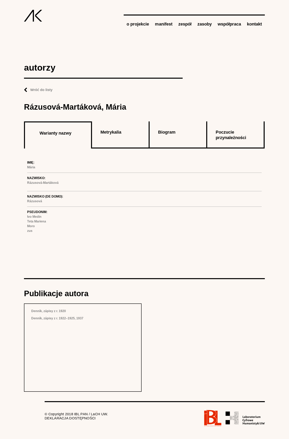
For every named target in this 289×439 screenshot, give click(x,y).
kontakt (254, 24)
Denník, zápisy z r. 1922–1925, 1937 (57, 318)
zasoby (204, 24)
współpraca (229, 24)
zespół (184, 24)
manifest (163, 24)
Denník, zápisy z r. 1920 (48, 311)
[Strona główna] (33, 16)
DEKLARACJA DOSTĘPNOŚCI (70, 418)
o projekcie (138, 24)
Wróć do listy (41, 90)
